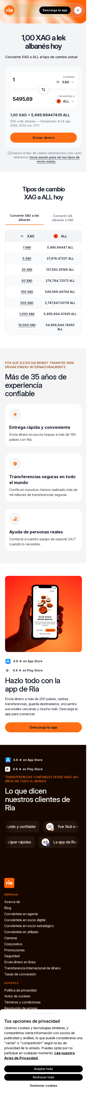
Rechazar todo (43, 1077)
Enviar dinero (43, 138)
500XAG (26, 303)
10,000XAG (27, 325)
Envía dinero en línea (19, 962)
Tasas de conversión (20, 974)
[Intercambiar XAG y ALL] (43, 90)
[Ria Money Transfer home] (9, 10)
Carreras (10, 938)
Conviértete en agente (21, 914)
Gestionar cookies (43, 1085)
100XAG (27, 291)
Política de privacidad (20, 990)
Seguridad (12, 956)
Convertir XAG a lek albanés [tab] (24, 218)
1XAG (27, 247)
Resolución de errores (21, 1008)
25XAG (27, 269)
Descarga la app (55, 10)
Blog (7, 908)
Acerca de (12, 902)
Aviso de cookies (17, 996)
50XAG (27, 280)
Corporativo (13, 944)
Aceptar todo (43, 1069)
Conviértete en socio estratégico (29, 926)
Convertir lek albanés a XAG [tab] (62, 218)
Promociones (14, 950)
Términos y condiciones (22, 1002)
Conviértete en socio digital (24, 920)
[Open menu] (78, 10)
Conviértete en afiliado (21, 932)
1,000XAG (27, 314)
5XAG (27, 258)
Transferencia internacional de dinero (32, 968)
